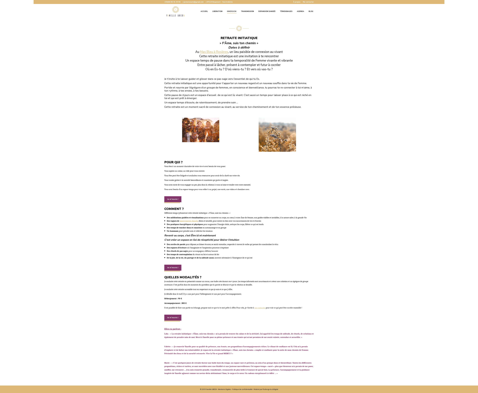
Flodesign (266, 389)
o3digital (275, 389)
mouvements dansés (189, 221)
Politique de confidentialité (242, 389)
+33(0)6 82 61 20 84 (172, 2)
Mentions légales (224, 389)
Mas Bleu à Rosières (214, 52)
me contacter (260, 308)
